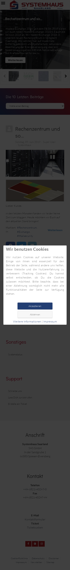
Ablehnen (35, 314)
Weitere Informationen (27, 321)
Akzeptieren (35, 306)
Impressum (50, 321)
